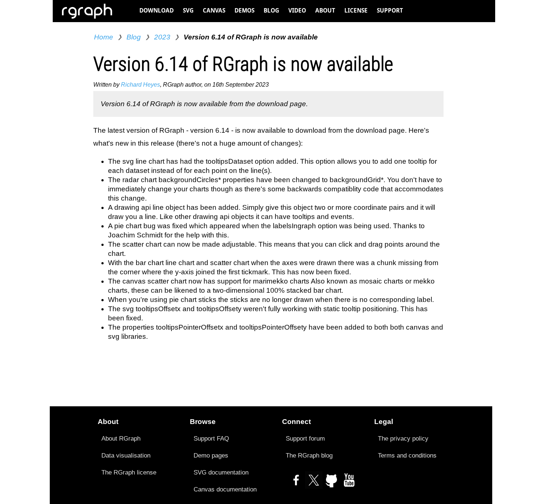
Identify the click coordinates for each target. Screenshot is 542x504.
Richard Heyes (140, 84)
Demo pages (211, 455)
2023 (162, 37)
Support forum (305, 438)
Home (103, 37)
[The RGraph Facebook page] (296, 483)
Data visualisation (125, 455)
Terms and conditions (407, 455)
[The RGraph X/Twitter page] (314, 483)
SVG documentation (221, 472)
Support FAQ (211, 438)
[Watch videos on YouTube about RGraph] (349, 483)
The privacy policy (403, 438)
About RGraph (120, 438)
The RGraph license (128, 472)
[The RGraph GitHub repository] (331, 483)
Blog (133, 37)
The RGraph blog (309, 455)
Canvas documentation (225, 489)
